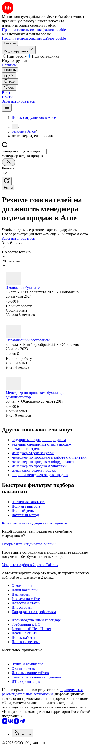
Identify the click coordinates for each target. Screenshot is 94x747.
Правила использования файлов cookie (34, 38)
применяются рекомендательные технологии (42, 692)
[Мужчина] (13, 278)
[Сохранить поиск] (7, 181)
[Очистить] (8, 162)
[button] (7, 93)
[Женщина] (13, 383)
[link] (10, 81)
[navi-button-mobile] (7, 108)
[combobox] (24, 151)
